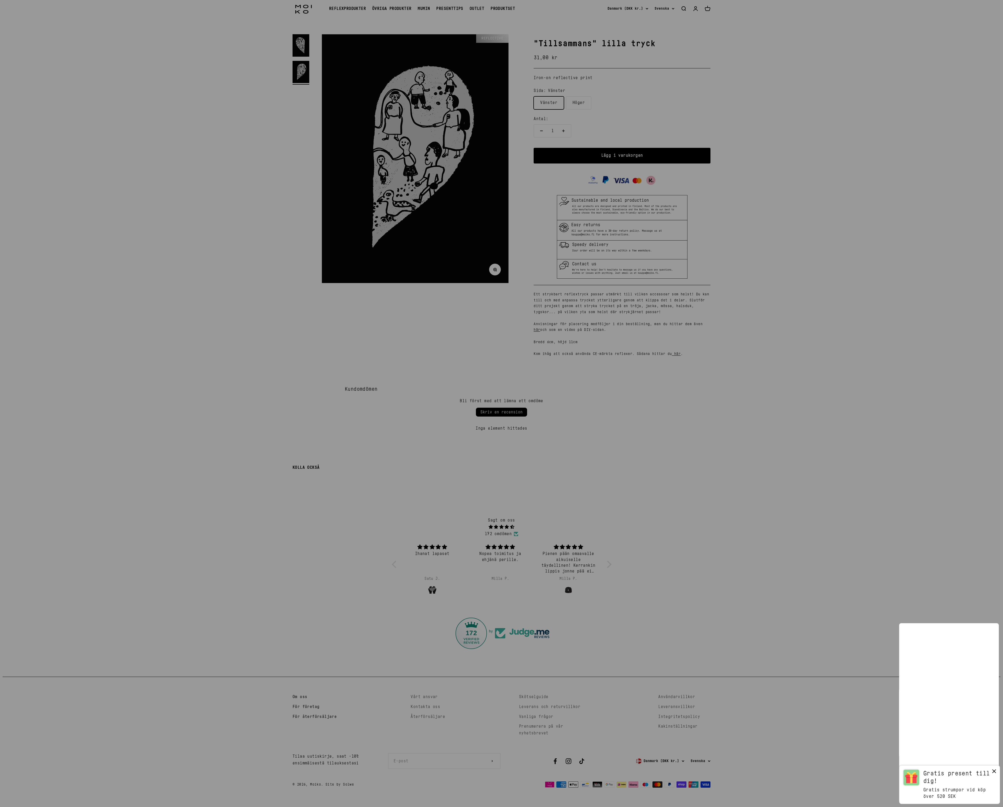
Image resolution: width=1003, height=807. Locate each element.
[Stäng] (987, 633)
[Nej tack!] (994, 772)
